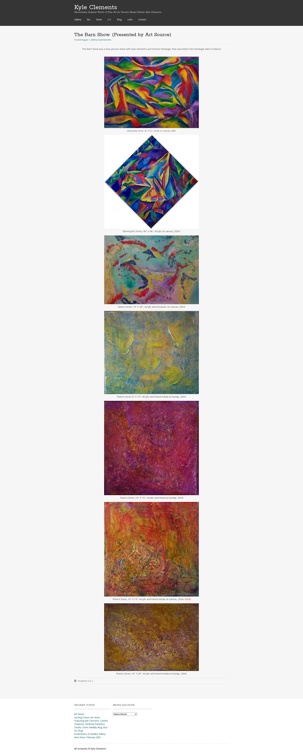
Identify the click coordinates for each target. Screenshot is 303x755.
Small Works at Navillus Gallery (90, 733)
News (99, 19)
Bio (88, 19)
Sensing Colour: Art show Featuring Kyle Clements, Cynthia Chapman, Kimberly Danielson (91, 721)
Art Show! (79, 714)
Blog (119, 19)
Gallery (77, 19)
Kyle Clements (95, 7)
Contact (142, 19)
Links (130, 19)
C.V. (109, 19)
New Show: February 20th (87, 737)
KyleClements (104, 39)
